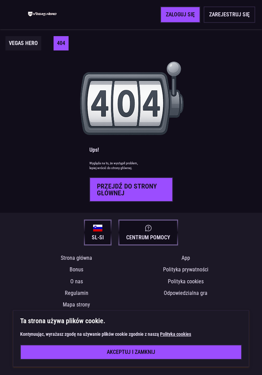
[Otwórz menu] (16, 15)
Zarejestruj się (229, 14)
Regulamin (76, 293)
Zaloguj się (180, 14)
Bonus (76, 269)
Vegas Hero (23, 43)
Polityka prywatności (185, 269)
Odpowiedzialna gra (185, 293)
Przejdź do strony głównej (127, 189)
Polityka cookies (186, 281)
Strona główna (76, 258)
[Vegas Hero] (42, 14)
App (185, 258)
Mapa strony (76, 304)
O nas (76, 281)
